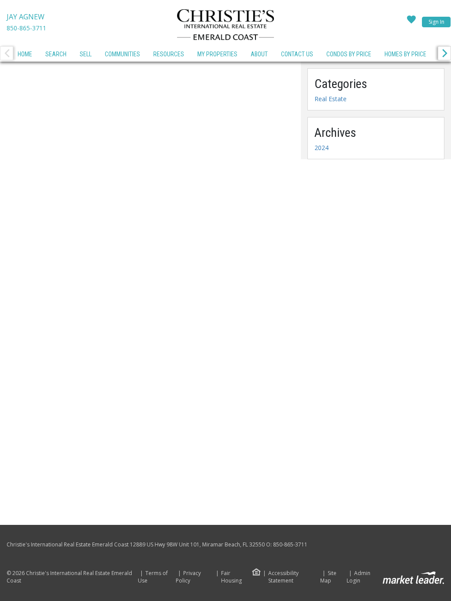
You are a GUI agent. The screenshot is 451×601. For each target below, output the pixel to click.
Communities (122, 54)
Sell (86, 54)
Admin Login (358, 577)
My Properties (217, 54)
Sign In (436, 22)
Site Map (328, 577)
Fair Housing (231, 576)
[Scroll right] (444, 53)
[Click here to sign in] (411, 22)
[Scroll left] (6, 53)
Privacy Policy (188, 577)
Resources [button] (168, 54)
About (259, 54)
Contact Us (297, 54)
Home (25, 54)
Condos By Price (348, 54)
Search (56, 54)
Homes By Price (405, 54)
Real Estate (330, 99)
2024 (321, 147)
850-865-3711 (26, 28)
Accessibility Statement (283, 577)
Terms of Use (153, 577)
